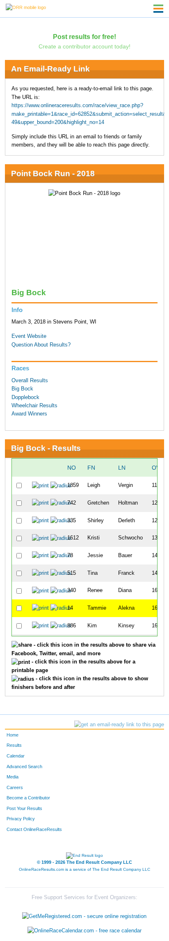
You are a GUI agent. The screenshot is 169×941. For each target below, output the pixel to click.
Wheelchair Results (34, 406)
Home (12, 734)
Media (12, 776)
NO (71, 467)
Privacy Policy (21, 818)
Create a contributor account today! (84, 46)
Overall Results (29, 380)
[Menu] (158, 8)
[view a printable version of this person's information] (40, 485)
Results (14, 745)
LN (122, 467)
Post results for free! (84, 36)
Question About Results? (41, 345)
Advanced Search (24, 766)
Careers (15, 787)
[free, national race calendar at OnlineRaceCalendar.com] (84, 930)
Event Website (28, 336)
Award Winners (29, 414)
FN (91, 467)
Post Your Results (24, 808)
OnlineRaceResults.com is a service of (84, 869)
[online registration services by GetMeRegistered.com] (84, 914)
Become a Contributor (28, 797)
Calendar (16, 755)
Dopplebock (25, 397)
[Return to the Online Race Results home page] (26, 7)
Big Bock (22, 389)
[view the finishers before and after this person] (60, 485)
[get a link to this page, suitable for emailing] (119, 725)
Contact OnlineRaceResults (34, 829)
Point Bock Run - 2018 (53, 173)
